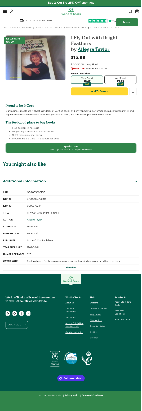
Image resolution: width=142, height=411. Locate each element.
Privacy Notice (71, 395)
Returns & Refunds (97, 309)
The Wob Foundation (70, 310)
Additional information (24, 182)
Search (124, 22)
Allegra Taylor (92, 50)
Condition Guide (96, 326)
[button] (5, 11)
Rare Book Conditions (118, 312)
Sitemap (93, 338)
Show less (69, 267)
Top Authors (71, 317)
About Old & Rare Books (121, 303)
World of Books (53, 395)
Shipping (93, 303)
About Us (69, 303)
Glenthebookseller (74, 332)
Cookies (93, 332)
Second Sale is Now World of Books (74, 324)
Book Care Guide (121, 320)
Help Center (94, 314)
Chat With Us (95, 320)
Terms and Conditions (91, 395)
